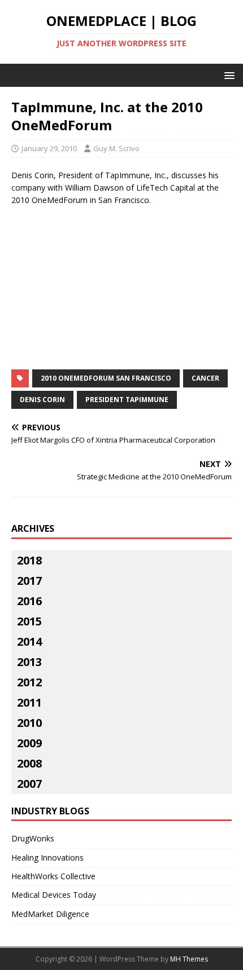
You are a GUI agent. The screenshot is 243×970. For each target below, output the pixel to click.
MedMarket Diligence (50, 914)
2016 (29, 601)
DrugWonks (32, 838)
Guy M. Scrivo (116, 148)
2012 (29, 682)
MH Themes (189, 959)
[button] (227, 75)
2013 (29, 661)
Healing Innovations (47, 857)
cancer (205, 378)
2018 (29, 560)
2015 (29, 621)
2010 (29, 722)
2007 (29, 783)
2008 (29, 763)
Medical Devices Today (53, 894)
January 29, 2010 (49, 148)
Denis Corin (42, 399)
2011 (29, 702)
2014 (29, 641)
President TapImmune (126, 399)
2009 (29, 743)
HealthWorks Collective (53, 876)
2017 (29, 580)
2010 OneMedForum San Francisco (106, 378)
